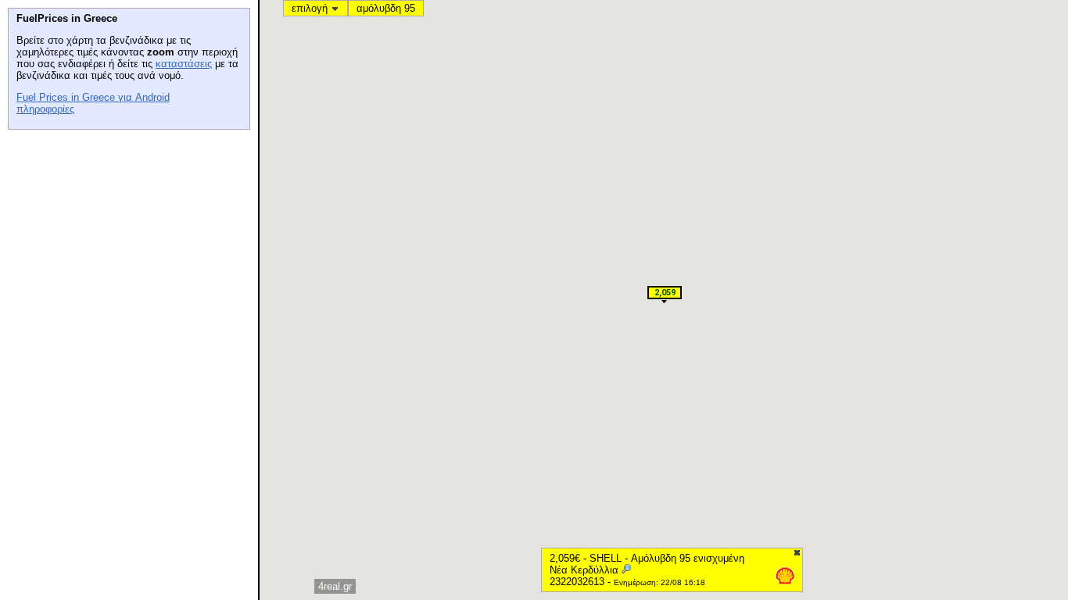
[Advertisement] (125, 235)
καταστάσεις (184, 64)
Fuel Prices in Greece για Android (93, 97)
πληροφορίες (45, 109)
